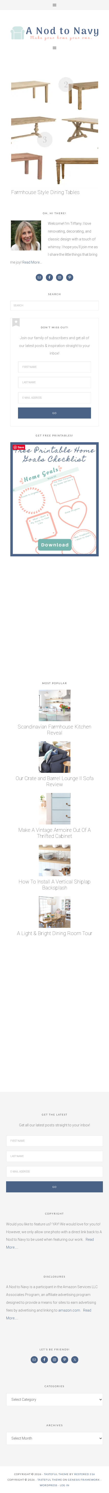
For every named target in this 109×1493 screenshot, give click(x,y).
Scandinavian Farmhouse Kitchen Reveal (54, 730)
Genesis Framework (84, 1479)
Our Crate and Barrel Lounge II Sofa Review (55, 781)
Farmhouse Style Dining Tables (45, 192)
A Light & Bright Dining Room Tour (54, 933)
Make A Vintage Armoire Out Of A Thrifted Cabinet (54, 833)
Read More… (32, 262)
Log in (64, 1485)
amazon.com (69, 1310)
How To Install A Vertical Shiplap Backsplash (54, 885)
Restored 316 (84, 1474)
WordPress (48, 1485)
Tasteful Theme (50, 1479)
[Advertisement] (54, 620)
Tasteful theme (56, 1474)
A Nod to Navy (54, 33)
